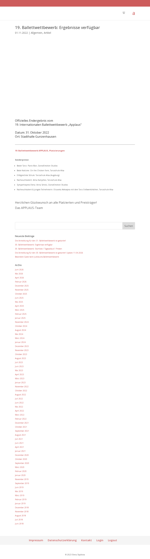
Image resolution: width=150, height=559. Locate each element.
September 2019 (22, 483)
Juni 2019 (19, 487)
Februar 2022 (21, 419)
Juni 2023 (19, 366)
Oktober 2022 (21, 390)
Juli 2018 (19, 519)
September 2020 (22, 463)
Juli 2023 (19, 362)
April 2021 (19, 447)
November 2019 (22, 479)
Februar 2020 (21, 471)
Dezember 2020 (22, 455)
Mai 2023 (19, 370)
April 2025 (19, 306)
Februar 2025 (21, 314)
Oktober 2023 (21, 354)
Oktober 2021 (21, 427)
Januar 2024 (20, 342)
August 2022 (20, 394)
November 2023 (22, 350)
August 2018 (20, 515)
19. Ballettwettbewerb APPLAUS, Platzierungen (40, 150)
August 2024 (20, 330)
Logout (112, 540)
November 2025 (22, 289)
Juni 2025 (19, 298)
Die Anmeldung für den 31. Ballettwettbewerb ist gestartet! (40, 240)
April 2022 (19, 410)
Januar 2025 (20, 318)
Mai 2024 (19, 334)
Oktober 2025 (21, 294)
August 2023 (20, 358)
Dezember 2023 (22, 346)
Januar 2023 (20, 382)
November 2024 (22, 322)
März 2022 (19, 414)
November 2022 (22, 386)
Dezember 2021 (22, 423)
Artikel (47, 32)
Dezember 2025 (22, 285)
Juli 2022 (19, 398)
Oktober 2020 (21, 459)
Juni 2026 (19, 269)
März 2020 (19, 467)
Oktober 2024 (21, 326)
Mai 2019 (19, 491)
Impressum (36, 540)
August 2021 (20, 435)
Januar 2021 (20, 451)
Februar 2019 (21, 499)
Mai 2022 (19, 406)
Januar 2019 (20, 503)
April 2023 (19, 374)
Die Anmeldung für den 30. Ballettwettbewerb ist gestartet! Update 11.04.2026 (49, 252)
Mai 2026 (19, 273)
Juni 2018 (19, 523)
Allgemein (36, 32)
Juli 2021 (19, 439)
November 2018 (22, 511)
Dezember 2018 (22, 507)
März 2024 (19, 338)
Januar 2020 (20, 475)
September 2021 (22, 431)
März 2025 (19, 310)
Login (99, 540)
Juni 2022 (19, 402)
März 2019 (19, 495)
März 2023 (19, 378)
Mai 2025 (19, 302)
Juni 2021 (19, 443)
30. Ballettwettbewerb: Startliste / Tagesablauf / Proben (38, 248)
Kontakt (86, 540)
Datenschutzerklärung (62, 540)
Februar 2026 (21, 281)
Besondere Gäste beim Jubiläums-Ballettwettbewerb (37, 256)
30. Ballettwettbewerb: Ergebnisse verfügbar (33, 244)
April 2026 (19, 277)
